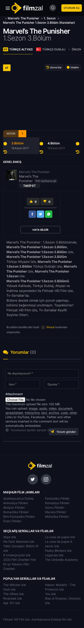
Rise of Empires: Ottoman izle (63, 601)
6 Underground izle (16, 555)
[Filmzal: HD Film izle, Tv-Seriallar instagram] (46, 479)
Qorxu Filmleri (54, 507)
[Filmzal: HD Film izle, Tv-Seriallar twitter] (33, 479)
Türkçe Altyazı (21, 49)
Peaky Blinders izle (58, 550)
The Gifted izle (13, 594)
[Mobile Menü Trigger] (7, 8)
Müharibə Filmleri (57, 516)
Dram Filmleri (12, 521)
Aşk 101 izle (11, 603)
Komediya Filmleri (57, 503)
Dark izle (9, 589)
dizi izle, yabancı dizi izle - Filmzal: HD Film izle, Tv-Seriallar (40, 466)
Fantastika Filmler (57, 498)
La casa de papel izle (60, 537)
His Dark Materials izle (18, 541)
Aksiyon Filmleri (14, 507)
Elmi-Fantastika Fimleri (19, 516)
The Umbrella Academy (61, 559)
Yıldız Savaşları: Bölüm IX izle (20, 548)
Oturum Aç (72, 7)
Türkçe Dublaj (53, 49)
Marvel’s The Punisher (36, 31)
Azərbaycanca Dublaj (18, 498)
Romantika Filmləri (16, 512)
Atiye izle (9, 537)
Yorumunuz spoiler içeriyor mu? (12, 430)
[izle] (3, 18)
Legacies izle (54, 555)
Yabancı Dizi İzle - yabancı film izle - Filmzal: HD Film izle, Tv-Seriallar (27, 8)
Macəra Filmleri (55, 512)
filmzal (50, 327)
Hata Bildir (40, 229)
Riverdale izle (12, 598)
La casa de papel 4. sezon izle (59, 544)
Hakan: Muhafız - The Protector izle (60, 587)
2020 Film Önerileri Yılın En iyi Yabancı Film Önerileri (19, 564)
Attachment (14, 394)
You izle (50, 594)
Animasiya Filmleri (15, 503)
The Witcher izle (14, 585)
